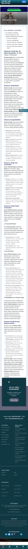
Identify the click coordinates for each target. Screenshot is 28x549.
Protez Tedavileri (5, 434)
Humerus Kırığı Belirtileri (13, 40)
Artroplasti (3, 432)
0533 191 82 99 (16, 509)
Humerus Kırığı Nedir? (12, 38)
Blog (15, 472)
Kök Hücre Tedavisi (5, 427)
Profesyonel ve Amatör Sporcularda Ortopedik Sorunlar (20, 439)
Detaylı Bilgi (14, 400)
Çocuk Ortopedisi (5, 429)
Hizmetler (3, 474)
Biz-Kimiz (3, 472)
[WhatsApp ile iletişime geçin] (7, 542)
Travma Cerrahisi (5, 437)
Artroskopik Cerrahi (5, 444)
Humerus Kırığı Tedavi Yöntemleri (15, 44)
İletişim (15, 474)
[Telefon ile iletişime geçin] (3, 542)
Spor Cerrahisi (4, 439)
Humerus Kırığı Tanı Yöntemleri (14, 42)
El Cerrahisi (3, 441)
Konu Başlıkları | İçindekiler (12, 32)
